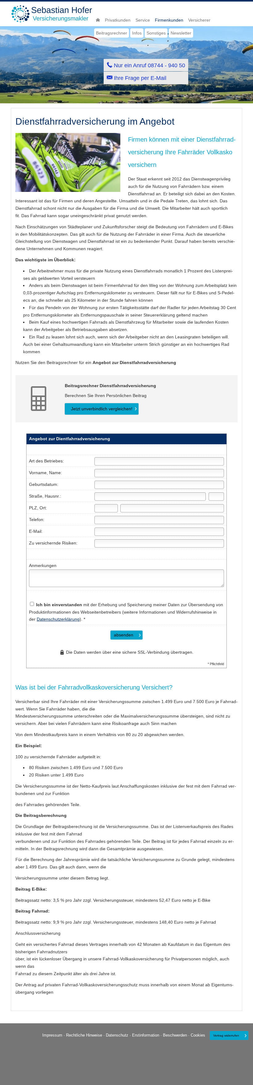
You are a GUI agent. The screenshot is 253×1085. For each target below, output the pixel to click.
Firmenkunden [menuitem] (169, 20)
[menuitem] (98, 20)
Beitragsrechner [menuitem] (111, 33)
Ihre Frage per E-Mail (140, 78)
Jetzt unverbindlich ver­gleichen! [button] (101, 408)
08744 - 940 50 (166, 65)
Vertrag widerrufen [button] (226, 1035)
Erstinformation (145, 1035)
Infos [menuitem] (137, 33)
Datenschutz (117, 1035)
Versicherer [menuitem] (199, 20)
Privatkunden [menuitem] (118, 20)
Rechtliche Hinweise (84, 1035)
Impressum (52, 1035)
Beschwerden (175, 1035)
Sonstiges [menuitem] (156, 33)
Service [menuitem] (142, 20)
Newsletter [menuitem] (181, 33)
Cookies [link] (198, 1035)
